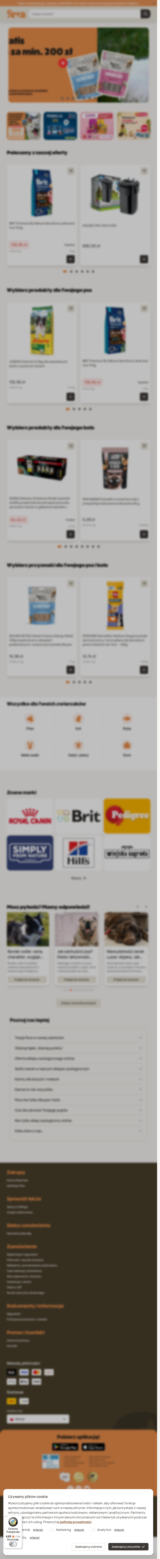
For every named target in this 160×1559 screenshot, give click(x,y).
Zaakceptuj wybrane (88, 1546)
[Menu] (6, 1517)
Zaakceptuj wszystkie (126, 1546)
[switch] (13, 1544)
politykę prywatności (75, 1522)
